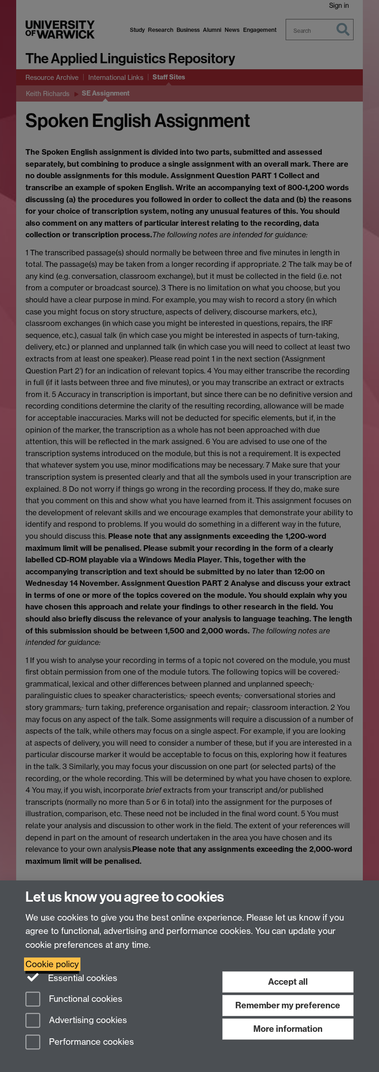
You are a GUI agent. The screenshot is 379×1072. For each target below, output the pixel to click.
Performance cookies (90, 1042)
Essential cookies (81, 978)
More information (288, 1029)
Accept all (288, 981)
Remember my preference (287, 1005)
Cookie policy (52, 964)
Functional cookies (84, 999)
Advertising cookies (87, 1020)
